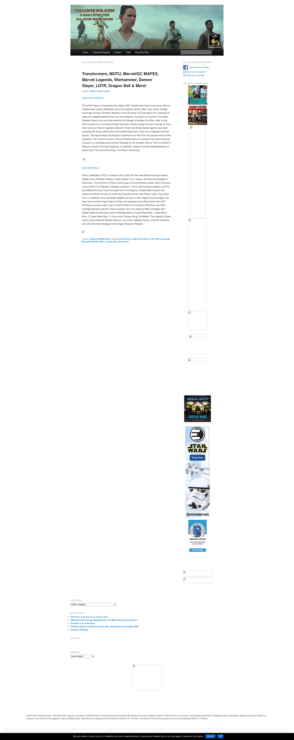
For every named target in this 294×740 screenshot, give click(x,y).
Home (85, 52)
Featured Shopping (101, 52)
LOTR (152, 238)
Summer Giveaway (79, 629)
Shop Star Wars (142, 52)
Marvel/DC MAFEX (90, 241)
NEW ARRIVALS (90, 167)
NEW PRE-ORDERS (93, 97)
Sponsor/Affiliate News (100, 238)
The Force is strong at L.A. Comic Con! (88, 616)
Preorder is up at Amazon (82, 623)
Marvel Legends (163, 238)
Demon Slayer (124, 238)
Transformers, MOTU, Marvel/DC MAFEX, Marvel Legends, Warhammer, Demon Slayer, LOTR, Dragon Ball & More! (120, 79)
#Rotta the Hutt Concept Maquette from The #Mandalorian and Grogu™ (103, 620)
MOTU (101, 241)
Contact (117, 52)
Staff (128, 52)
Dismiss (210, 736)
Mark (107, 91)
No (220, 736)
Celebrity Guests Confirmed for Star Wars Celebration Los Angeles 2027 (104, 626)
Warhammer (123, 241)
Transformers (111, 241)
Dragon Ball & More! (140, 238)
